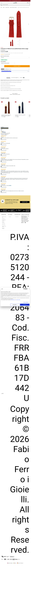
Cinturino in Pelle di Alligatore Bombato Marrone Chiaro (6, 115)
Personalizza (14, 304)
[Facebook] (22, 222)
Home (1, 7)
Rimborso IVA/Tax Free (4, 217)
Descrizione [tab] (8, 77)
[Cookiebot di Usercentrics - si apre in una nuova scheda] (23, 288)
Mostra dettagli (26, 302)
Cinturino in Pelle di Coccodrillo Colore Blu (20, 115)
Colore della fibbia (3, 61)
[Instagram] (23, 222)
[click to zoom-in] (15, 24)
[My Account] (27, 2)
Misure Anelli (16, 216)
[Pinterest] (25, 222)
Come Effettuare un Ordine (4, 220)
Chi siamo (10, 216)
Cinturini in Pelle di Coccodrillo (13, 7)
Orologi (3, 7)
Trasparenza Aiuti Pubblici (4, 226)
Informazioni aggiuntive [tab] (15, 77)
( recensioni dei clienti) (7, 54)
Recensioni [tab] (22, 77)
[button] (29, 2)
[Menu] (2, 2)
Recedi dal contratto (3, 228)
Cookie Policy (3, 223)
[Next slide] (28, 24)
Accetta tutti (24, 304)
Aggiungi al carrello (17, 66)
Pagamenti (3, 218)
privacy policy (13, 299)
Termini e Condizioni (3, 222)
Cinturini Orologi (7, 7)
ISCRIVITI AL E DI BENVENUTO (15, 0)
